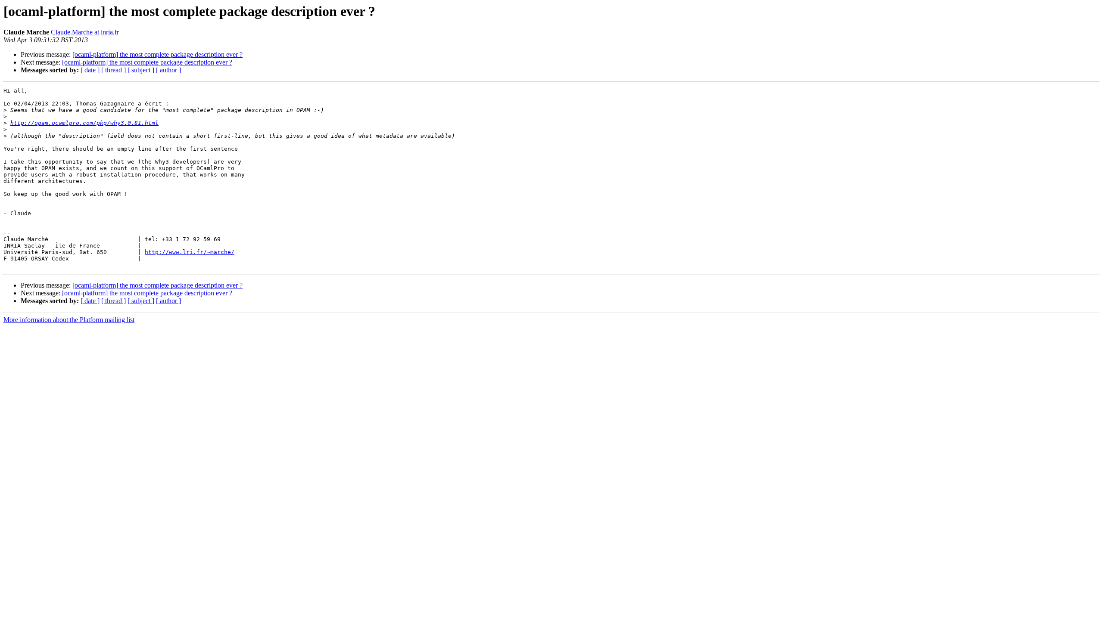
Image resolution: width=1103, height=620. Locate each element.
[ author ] (168, 70)
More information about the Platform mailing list (68, 319)
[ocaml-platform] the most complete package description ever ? (157, 54)
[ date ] (90, 70)
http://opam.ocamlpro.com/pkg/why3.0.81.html (84, 123)
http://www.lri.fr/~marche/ (189, 252)
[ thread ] (113, 70)
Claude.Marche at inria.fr (85, 32)
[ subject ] (141, 70)
